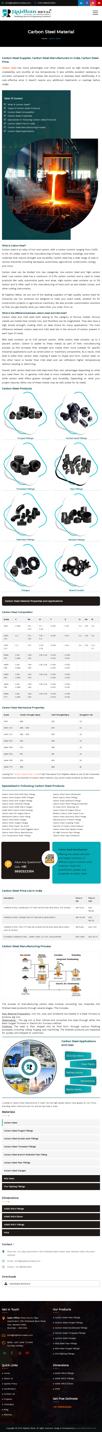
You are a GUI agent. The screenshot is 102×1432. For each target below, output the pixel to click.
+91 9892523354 (24, 1267)
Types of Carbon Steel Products (24, 108)
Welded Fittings (76, 539)
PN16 (6, 1232)
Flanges (25, 590)
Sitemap (8, 1414)
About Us (8, 1378)
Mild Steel (9, 1178)
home (44, 38)
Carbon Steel (10, 1122)
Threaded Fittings (25, 489)
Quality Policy (10, 1383)
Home (7, 1373)
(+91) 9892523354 (46, 3)
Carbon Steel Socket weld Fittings (21, 1138)
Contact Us (9, 1394)
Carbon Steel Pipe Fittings (17, 1162)
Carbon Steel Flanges (15, 1170)
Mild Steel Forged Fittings (67, 1348)
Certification (10, 1389)
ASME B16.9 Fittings (14, 1208)
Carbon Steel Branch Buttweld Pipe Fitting (25, 1154)
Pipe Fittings (76, 489)
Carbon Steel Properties (20, 116)
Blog (6, 1409)
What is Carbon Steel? (19, 104)
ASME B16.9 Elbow (13, 1216)
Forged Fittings (25, 438)
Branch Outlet (76, 590)
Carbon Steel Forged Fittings (18, 1130)
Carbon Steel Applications (21, 131)
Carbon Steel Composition (21, 112)
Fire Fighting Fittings (14, 1186)
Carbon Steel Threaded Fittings (20, 1146)
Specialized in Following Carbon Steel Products (32, 119)
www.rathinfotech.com (85, 1428)
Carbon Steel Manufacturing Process (26, 127)
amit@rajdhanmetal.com (18, 3)
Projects (8, 1399)
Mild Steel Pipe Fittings (66, 1343)
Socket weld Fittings (76, 438)
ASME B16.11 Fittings (14, 1224)
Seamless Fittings (25, 539)
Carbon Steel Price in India (21, 123)
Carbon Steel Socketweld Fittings (71, 1328)
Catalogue (9, 1404)
